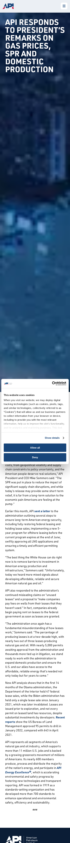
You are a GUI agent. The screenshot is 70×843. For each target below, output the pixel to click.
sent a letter (42, 511)
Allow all (35, 447)
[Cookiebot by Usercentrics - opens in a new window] (52, 383)
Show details (52, 437)
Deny (35, 457)
